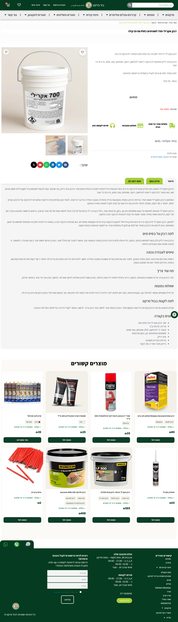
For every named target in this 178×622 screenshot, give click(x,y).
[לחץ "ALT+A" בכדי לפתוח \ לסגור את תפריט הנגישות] (174, 314)
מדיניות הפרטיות (60, 592)
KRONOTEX (166, 603)
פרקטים (167, 608)
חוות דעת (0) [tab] (134, 181)
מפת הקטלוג (166, 572)
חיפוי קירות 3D (165, 567)
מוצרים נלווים (162, 22)
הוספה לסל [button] (155, 440)
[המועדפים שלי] (19, 5)
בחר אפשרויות (22, 440)
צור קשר (46, 5)
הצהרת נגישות (59, 5)
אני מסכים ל (66, 592)
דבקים (154, 22)
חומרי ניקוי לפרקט (163, 612)
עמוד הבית (173, 22)
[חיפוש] (129, 5)
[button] (6, 51)
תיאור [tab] (170, 181)
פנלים (168, 584)
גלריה (168, 617)
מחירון (168, 562)
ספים (169, 580)
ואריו (169, 591)
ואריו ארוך (167, 595)
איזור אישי (35, 5)
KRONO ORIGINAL (163, 587)
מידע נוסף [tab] (154, 181)
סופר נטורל (166, 599)
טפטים (168, 558)
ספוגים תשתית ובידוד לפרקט (159, 576)
